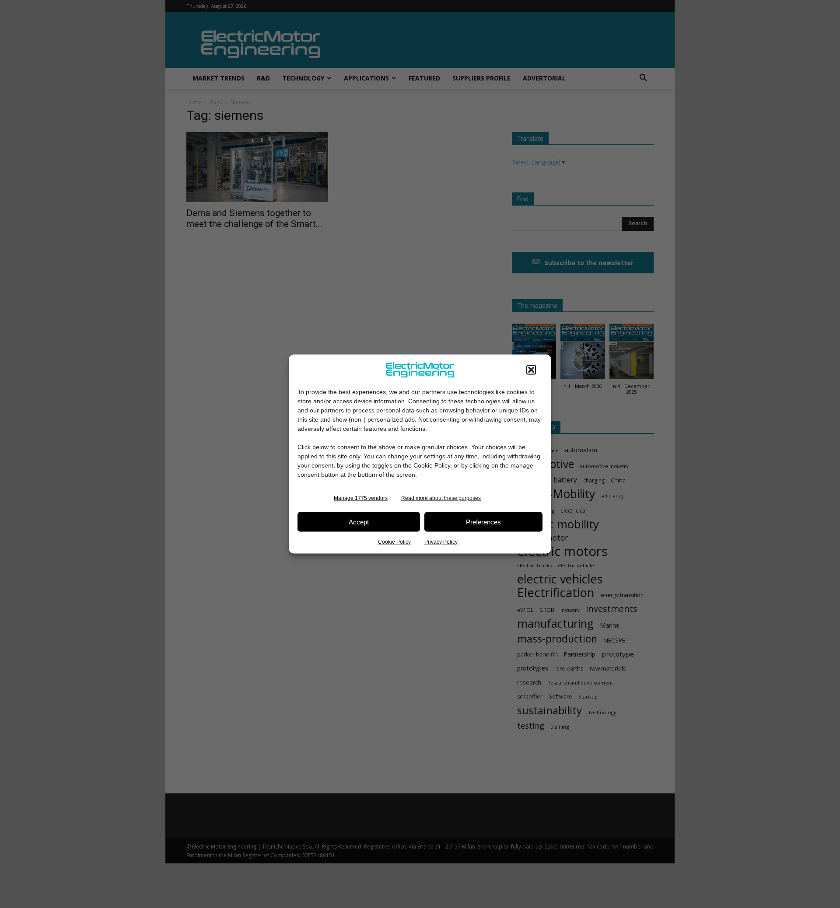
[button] (531, 370)
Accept (359, 521)
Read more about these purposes (441, 498)
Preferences (483, 521)
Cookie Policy (394, 542)
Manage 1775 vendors (361, 498)
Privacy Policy (441, 542)
